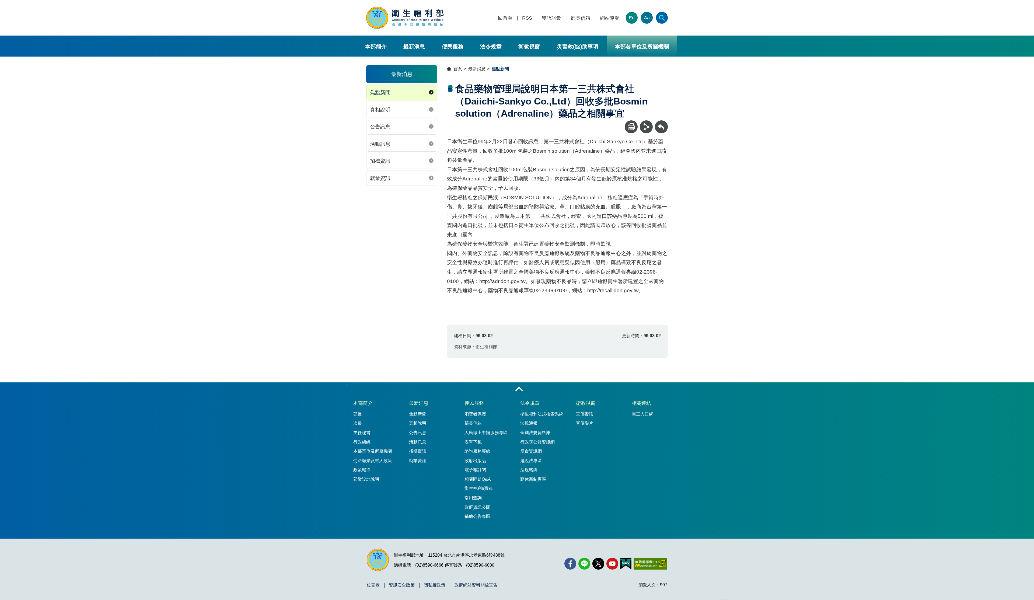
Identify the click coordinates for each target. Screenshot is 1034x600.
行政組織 (362, 442)
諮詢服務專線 (477, 451)
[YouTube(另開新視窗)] (612, 564)
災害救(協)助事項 (577, 47)
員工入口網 (642, 414)
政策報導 (362, 470)
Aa (647, 17)
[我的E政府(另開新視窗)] (625, 564)
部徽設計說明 (366, 479)
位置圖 (373, 585)
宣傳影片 (584, 423)
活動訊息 (380, 144)
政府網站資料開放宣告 (476, 585)
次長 (357, 423)
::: (348, 2)
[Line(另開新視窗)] (584, 564)
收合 (519, 389)
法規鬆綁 (528, 470)
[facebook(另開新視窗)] (570, 564)
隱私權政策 (434, 585)
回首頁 (505, 18)
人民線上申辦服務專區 (486, 432)
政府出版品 (475, 460)
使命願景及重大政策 (372, 460)
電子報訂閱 (475, 470)
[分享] (646, 126)
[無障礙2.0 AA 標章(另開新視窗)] (650, 564)
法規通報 (528, 423)
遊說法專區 (531, 460)
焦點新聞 (380, 92)
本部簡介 (376, 47)
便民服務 (452, 47)
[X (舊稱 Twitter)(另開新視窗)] (598, 564)
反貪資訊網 (531, 451)
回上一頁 (661, 123)
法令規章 (491, 47)
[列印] (631, 126)
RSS (527, 18)
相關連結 (641, 403)
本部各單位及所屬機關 (642, 47)
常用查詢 (473, 498)
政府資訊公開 (477, 507)
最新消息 (414, 47)
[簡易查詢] (662, 18)
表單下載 (473, 442)
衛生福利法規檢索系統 (541, 414)
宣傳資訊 (584, 414)
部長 (357, 414)
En (632, 17)
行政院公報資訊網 (537, 442)
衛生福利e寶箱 (478, 488)
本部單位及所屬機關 (372, 451)
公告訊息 (380, 127)
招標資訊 (380, 161)
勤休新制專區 (533, 479)
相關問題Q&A (477, 479)
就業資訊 (380, 178)
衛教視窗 (529, 47)
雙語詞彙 (551, 18)
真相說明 (380, 110)
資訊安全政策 (402, 585)
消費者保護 (475, 414)
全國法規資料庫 (535, 432)
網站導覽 (609, 18)
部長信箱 (580, 18)
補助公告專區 (477, 516)
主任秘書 (362, 432)
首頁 (457, 69)
